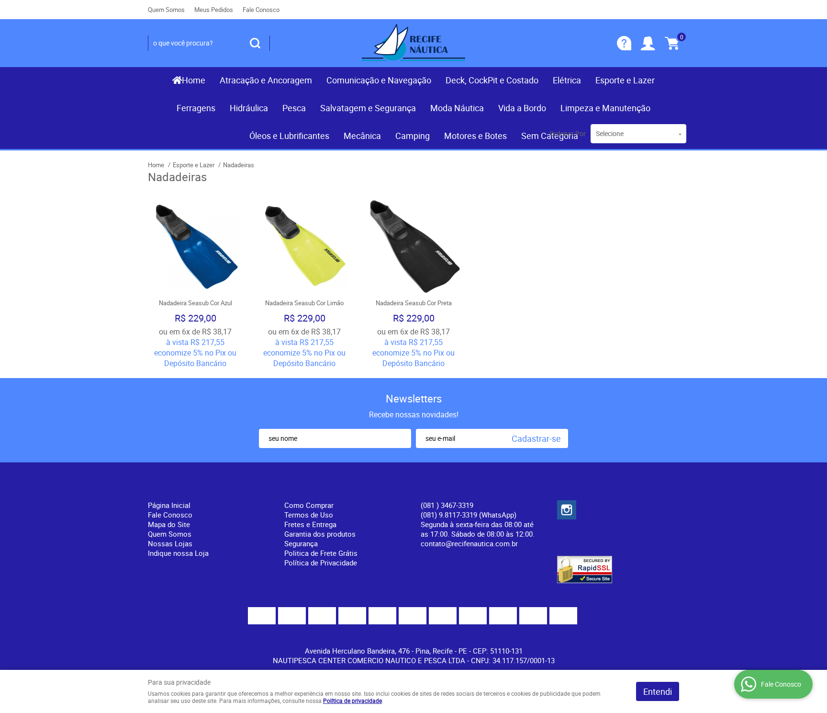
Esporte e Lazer (625, 80)
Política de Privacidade (320, 562)
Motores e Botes (475, 135)
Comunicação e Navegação (378, 80)
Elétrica (567, 80)
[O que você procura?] (255, 43)
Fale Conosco (261, 9)
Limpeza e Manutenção (605, 108)
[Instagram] (566, 509)
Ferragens (196, 108)
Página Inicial (169, 505)
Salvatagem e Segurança (368, 108)
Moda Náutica (457, 108)
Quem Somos (166, 9)
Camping (412, 135)
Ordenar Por (567, 133)
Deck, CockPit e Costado (492, 80)
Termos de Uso (308, 514)
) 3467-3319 (447, 505)
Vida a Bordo (522, 108)
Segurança (301, 543)
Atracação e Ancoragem (266, 80)
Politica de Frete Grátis (321, 553)
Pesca (294, 108)
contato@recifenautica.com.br (469, 543)
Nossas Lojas (170, 543)
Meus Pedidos (213, 9)
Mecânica (362, 135)
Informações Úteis (323, 489)
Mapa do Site (169, 524)
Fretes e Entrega (310, 524)
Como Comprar (309, 505)
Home (193, 80)
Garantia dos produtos (320, 534)
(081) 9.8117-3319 (468, 514)
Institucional (174, 489)
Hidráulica (249, 108)
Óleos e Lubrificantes (289, 135)
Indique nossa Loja (178, 553)
